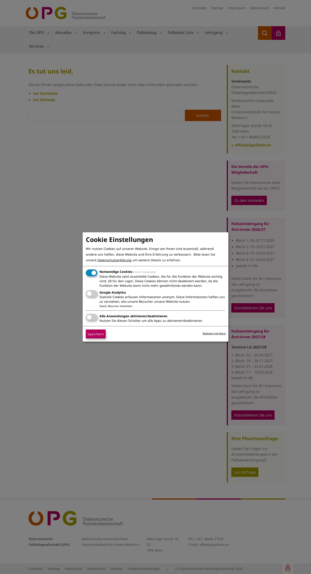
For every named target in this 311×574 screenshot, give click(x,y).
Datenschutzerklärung (114, 260)
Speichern (95, 334)
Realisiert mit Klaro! (214, 333)
